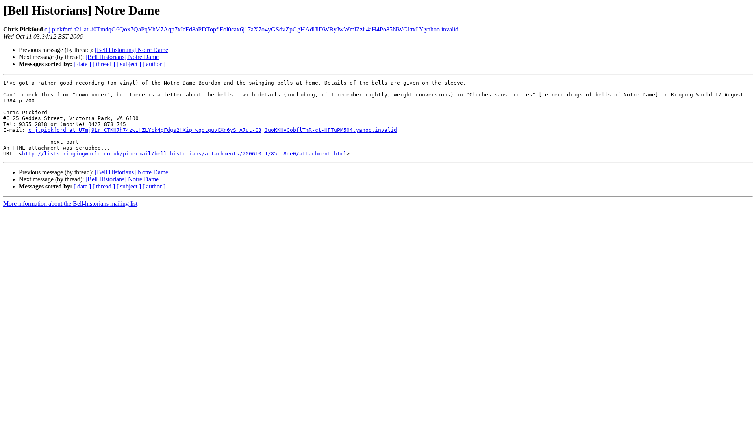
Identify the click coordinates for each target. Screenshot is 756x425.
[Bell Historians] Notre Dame (131, 49)
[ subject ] (129, 64)
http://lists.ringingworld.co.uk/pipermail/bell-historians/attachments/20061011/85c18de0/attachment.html (184, 154)
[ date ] (82, 64)
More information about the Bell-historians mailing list (70, 203)
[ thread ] (104, 64)
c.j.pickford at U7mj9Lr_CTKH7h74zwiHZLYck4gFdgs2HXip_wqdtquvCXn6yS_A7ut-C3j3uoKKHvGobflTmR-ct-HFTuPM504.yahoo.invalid (212, 130)
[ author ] (154, 64)
